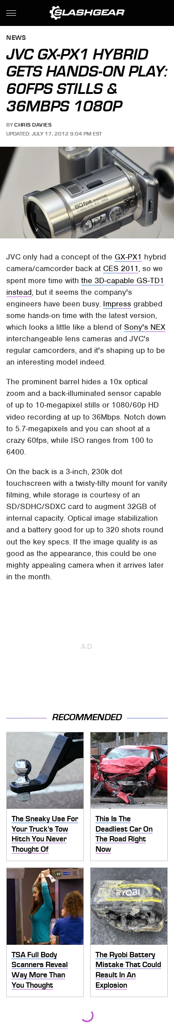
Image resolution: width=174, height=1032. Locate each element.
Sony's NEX (145, 327)
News (16, 38)
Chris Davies (32, 125)
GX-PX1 (128, 257)
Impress (117, 304)
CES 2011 (120, 268)
